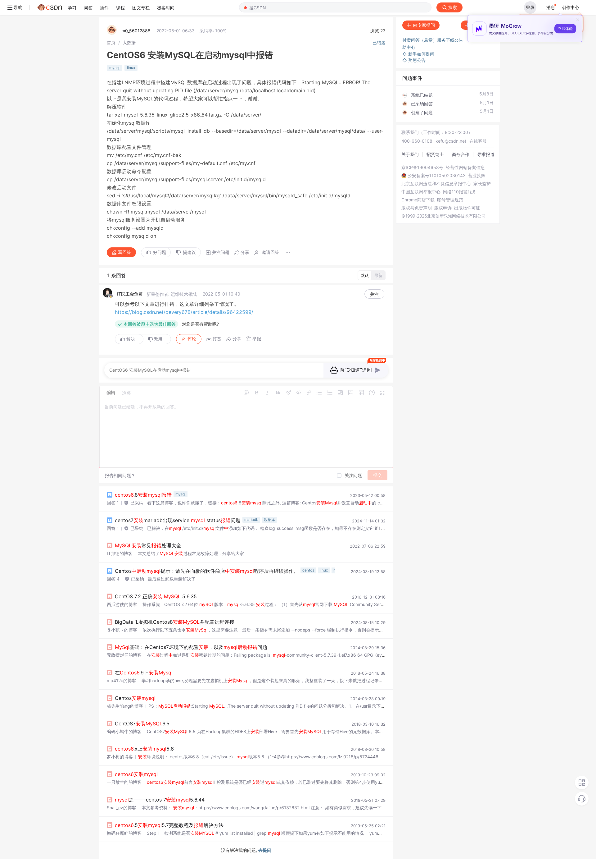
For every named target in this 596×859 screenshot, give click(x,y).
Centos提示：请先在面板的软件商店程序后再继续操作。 (207, 571)
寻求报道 (485, 154)
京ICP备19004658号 (422, 167)
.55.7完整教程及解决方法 (169, 825)
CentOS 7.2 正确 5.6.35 (156, 596)
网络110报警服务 (459, 191)
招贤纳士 (435, 154)
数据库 (269, 519)
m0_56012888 (136, 30)
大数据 (129, 42)
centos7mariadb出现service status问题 (178, 520)
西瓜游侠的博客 (122, 604)
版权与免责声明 (416, 207)
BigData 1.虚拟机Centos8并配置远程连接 (174, 622)
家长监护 (482, 183)
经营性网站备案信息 (465, 167)
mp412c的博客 (121, 680)
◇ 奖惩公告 (414, 60)
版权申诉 (443, 207)
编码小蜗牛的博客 (124, 731)
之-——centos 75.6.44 (160, 800)
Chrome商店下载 (418, 199)
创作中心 (570, 7)
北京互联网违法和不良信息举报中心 (436, 183)
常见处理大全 (148, 545)
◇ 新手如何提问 (418, 54)
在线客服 (478, 141)
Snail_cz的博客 (121, 807)
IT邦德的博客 (120, 553)
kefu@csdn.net (451, 141)
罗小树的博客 (120, 756)
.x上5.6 (144, 749)
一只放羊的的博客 (124, 782)
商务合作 (460, 154)
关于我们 (410, 154)
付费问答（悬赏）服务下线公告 (433, 40)
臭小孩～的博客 (122, 629)
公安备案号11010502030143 (437, 175)
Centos (135, 698)
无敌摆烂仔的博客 (124, 655)
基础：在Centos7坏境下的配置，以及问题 (191, 647)
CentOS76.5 (142, 723)
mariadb (251, 519)
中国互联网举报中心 (420, 191)
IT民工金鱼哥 (130, 293)
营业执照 (476, 175)
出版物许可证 (467, 207)
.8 (143, 495)
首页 (111, 42)
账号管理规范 (450, 199)
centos (308, 570)
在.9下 (144, 672)
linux (131, 67)
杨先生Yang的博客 (125, 706)
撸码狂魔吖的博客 (124, 833)
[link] (111, 42)
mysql (114, 67)
